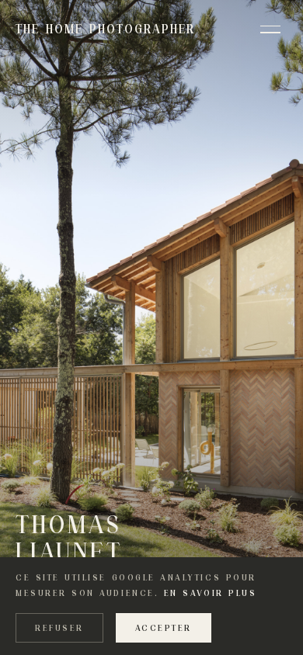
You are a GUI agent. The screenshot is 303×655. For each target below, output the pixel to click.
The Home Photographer (105, 29)
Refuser (59, 627)
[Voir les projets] (151, 327)
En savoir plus (210, 592)
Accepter (163, 627)
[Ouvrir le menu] (270, 29)
